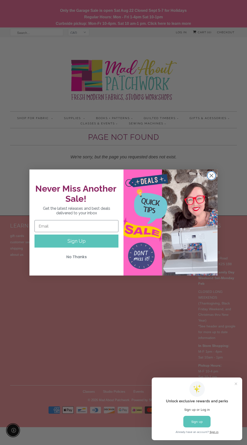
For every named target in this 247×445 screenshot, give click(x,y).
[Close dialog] (211, 175)
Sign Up (77, 241)
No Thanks (76, 257)
